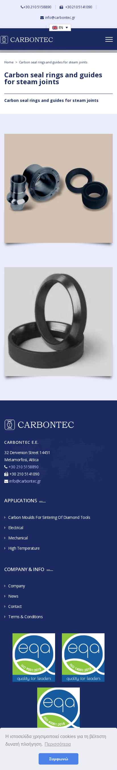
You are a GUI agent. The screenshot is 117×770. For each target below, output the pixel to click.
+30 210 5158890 (37, 7)
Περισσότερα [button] (58, 744)
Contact (15, 606)
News (13, 596)
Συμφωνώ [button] (58, 759)
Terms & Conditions (25, 616)
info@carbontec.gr (60, 17)
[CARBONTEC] (32, 39)
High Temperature (23, 548)
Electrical (15, 527)
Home (9, 62)
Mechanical (18, 538)
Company (16, 585)
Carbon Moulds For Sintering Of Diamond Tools (49, 517)
